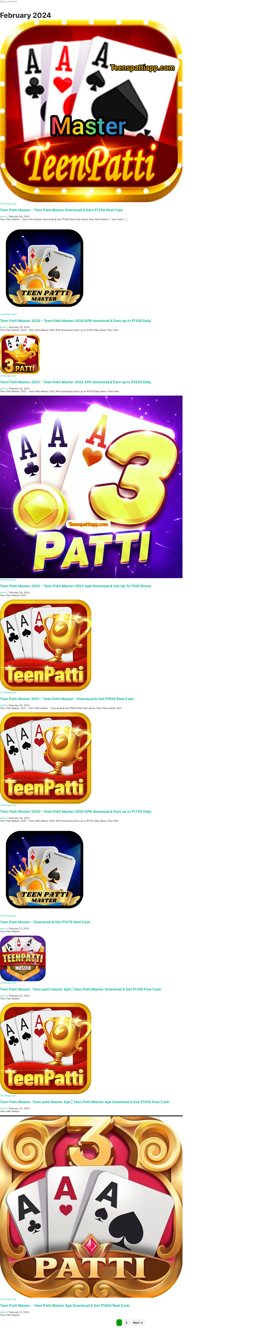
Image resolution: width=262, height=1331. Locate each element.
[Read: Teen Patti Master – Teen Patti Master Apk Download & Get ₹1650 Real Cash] (91, 1206)
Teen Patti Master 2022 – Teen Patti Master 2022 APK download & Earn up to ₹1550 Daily (75, 382)
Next (138, 1322)
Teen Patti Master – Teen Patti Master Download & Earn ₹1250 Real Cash (61, 210)
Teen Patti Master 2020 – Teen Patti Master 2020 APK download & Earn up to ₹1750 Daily (75, 811)
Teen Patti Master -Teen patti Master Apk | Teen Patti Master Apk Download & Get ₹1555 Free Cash (84, 1102)
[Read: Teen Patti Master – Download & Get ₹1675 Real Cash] (44, 869)
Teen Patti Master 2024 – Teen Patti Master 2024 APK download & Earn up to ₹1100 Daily (75, 321)
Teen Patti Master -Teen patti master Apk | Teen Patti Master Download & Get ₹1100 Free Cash (80, 989)
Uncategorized (8, 203)
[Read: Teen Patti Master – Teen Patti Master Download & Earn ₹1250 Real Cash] (91, 110)
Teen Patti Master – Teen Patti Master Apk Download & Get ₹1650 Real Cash (64, 1305)
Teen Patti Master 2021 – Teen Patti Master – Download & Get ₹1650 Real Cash (67, 699)
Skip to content (8, 1)
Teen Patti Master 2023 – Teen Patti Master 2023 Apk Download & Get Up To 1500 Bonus (75, 586)
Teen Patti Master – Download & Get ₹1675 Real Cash (45, 922)
